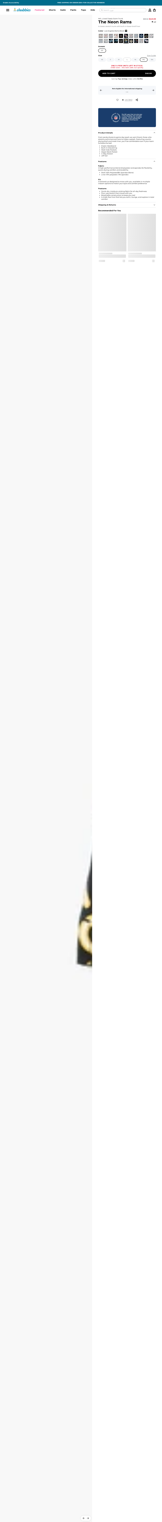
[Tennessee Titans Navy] (146, 40)
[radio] (100, 35)
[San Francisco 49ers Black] (100, 35)
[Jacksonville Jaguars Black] (105, 40)
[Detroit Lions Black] (110, 40)
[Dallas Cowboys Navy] (141, 35)
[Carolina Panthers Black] (115, 40)
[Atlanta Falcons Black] (151, 35)
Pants (73, 10)
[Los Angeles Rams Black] (126, 40)
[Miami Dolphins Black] (146, 35)
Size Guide (151, 56)
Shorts (52, 10)
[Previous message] (101, 90)
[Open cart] (154, 10)
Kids (93, 10)
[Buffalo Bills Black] (110, 35)
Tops (83, 10)
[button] (40, 10)
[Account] (149, 10)
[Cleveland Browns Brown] (115, 35)
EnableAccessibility (11, 3)
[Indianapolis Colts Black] (136, 35)
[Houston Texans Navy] (141, 40)
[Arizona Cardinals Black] (126, 35)
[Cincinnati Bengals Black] (105, 35)
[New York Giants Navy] (100, 40)
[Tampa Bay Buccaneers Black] (121, 35)
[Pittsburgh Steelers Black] (136, 40)
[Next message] (153, 90)
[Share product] (137, 100)
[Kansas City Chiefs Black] (131, 35)
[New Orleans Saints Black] (131, 40)
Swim (63, 10)
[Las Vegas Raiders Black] (121, 40)
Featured (39, 10)
